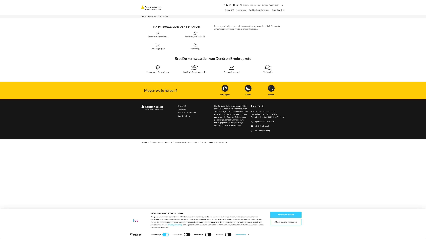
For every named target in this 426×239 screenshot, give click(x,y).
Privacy (144, 142)
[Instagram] (230, 5)
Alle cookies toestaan (286, 215)
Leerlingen (241, 10)
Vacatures (273, 5)
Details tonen (241, 235)
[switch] (187, 234)
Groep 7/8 (229, 10)
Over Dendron (278, 10)
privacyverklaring (175, 225)
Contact (265, 5)
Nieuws (246, 5)
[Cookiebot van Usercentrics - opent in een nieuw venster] (136, 234)
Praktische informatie (259, 10)
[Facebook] (224, 5)
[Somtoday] (237, 5)
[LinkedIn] (227, 5)
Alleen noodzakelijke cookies (286, 222)
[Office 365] (241, 5)
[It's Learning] (234, 5)
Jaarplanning (255, 5)
